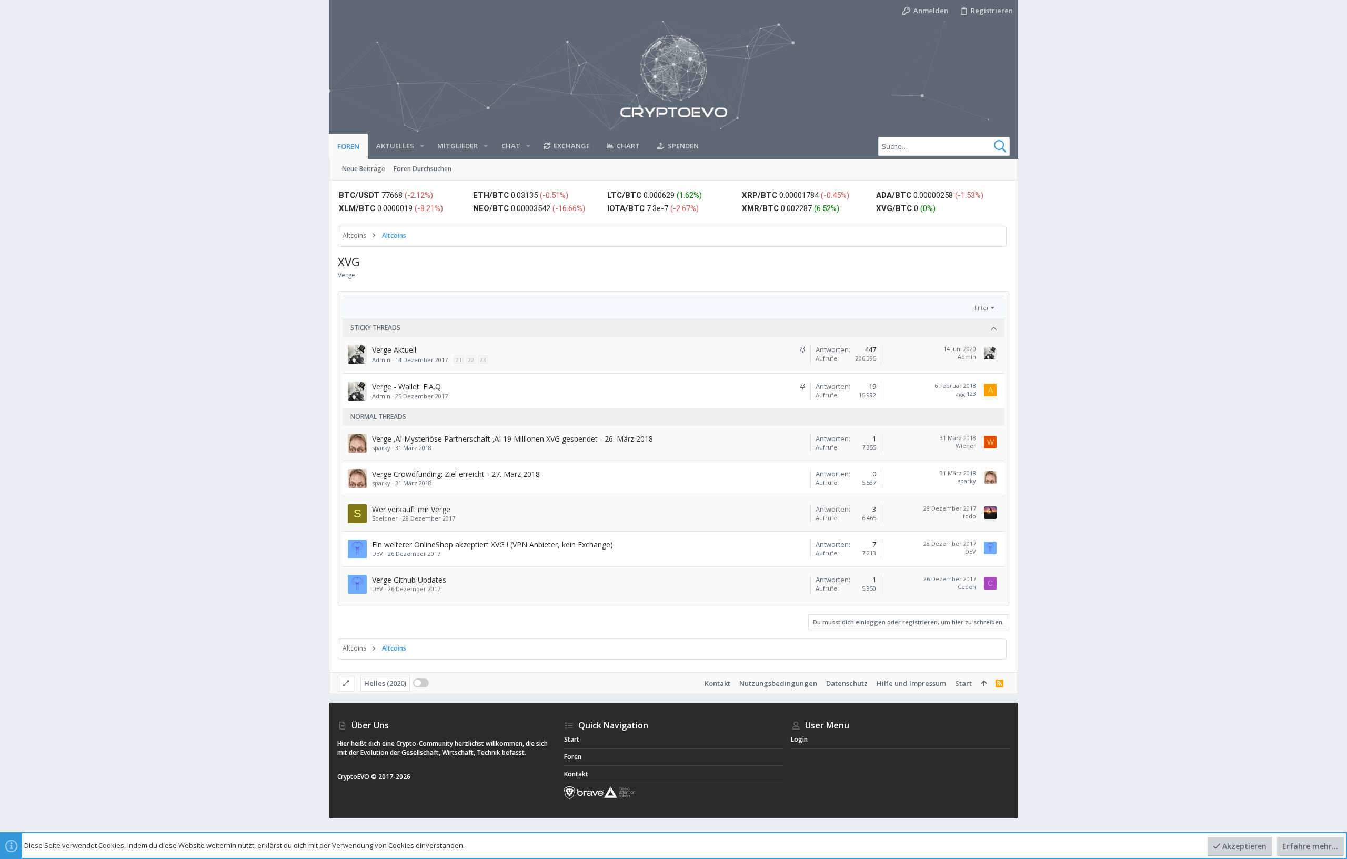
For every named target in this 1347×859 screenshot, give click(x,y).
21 (459, 360)
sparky (381, 448)
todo (969, 516)
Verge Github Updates (409, 580)
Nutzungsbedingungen (778, 683)
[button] (422, 146)
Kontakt (717, 683)
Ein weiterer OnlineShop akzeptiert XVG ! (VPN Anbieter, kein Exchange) (492, 545)
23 (483, 360)
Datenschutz (847, 683)
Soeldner (385, 518)
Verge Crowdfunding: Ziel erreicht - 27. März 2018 (456, 474)
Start (963, 683)
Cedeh (967, 587)
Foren (572, 756)
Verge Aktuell (394, 350)
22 (471, 360)
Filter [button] (981, 308)
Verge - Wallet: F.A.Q (406, 387)
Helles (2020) (385, 683)
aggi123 (966, 393)
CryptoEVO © (357, 776)
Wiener (966, 446)
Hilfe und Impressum (911, 683)
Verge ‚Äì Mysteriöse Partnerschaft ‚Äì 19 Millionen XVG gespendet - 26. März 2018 (512, 439)
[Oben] (984, 683)
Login (799, 739)
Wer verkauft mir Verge (411, 509)
